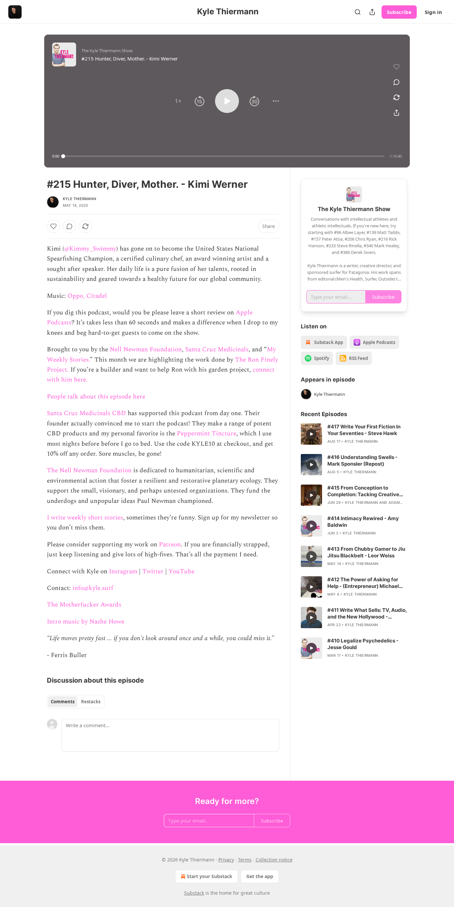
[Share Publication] (372, 12)
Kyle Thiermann (79, 198)
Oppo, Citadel (87, 296)
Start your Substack (209, 876)
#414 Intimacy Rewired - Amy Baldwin (363, 521)
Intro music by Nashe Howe (85, 621)
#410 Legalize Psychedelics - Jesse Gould (362, 643)
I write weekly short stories (85, 517)
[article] (354, 434)
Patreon (170, 544)
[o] (311, 434)
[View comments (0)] (396, 82)
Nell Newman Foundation (146, 349)
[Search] (357, 12)
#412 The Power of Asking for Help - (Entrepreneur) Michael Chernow (363, 583)
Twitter (153, 571)
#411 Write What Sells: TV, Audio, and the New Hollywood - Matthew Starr (367, 613)
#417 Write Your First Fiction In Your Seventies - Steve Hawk (363, 429)
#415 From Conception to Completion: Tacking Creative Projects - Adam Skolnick (363, 491)
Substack (194, 893)
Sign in (433, 12)
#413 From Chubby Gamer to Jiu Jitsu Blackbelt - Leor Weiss (366, 552)
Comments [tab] (62, 702)
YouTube (181, 571)
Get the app (259, 876)
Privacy (226, 859)
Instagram (123, 571)
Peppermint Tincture (206, 433)
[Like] (53, 226)
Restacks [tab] (90, 702)
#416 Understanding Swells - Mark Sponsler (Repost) (362, 460)
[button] (178, 101)
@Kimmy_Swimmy (90, 249)
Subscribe (399, 12)
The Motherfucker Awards (84, 605)
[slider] (224, 156)
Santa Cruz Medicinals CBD (86, 413)
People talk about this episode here (96, 396)
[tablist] (75, 701)
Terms (245, 859)
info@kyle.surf (92, 588)
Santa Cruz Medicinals (217, 349)
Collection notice (274, 859)
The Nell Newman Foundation (89, 470)
